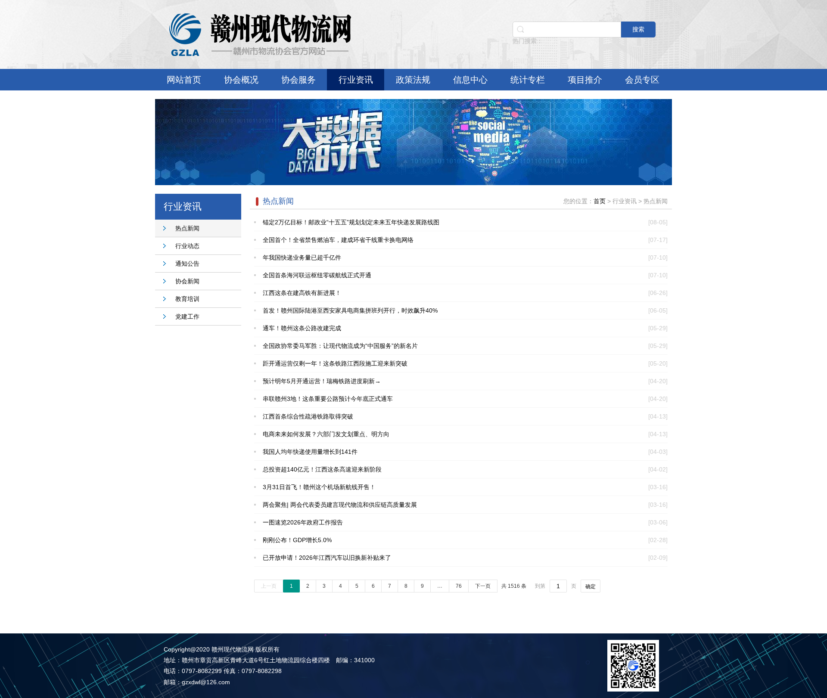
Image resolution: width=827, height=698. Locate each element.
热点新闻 (187, 228)
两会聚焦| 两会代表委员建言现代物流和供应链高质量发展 (340, 504)
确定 (590, 586)
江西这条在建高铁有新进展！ (302, 292)
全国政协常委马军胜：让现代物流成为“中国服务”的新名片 (340, 345)
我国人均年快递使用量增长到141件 (310, 451)
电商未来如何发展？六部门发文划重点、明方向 (326, 434)
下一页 (483, 586)
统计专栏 (527, 79)
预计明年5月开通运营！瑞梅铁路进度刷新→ (322, 381)
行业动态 (187, 245)
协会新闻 (187, 281)
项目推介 (585, 79)
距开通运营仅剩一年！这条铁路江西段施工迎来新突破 (335, 363)
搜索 (638, 29)
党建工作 (187, 316)
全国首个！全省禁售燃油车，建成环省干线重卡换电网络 (338, 239)
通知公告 (187, 263)
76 (459, 586)
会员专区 (642, 79)
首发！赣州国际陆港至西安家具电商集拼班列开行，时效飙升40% (350, 310)
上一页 (269, 586)
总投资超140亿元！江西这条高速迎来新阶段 (322, 469)
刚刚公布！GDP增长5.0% (297, 540)
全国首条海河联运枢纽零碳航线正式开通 (317, 275)
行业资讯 (356, 79)
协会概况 (241, 79)
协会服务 (298, 79)
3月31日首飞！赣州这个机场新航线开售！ (319, 487)
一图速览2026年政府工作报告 (303, 522)
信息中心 (470, 79)
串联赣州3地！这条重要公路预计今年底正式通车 (328, 398)
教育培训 (187, 298)
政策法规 (413, 79)
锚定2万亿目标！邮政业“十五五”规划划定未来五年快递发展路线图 (351, 222)
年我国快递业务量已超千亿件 (302, 257)
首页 (600, 201)
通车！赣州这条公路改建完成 (302, 328)
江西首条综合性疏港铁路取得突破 (308, 416)
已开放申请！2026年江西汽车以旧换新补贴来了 (327, 557)
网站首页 (184, 79)
